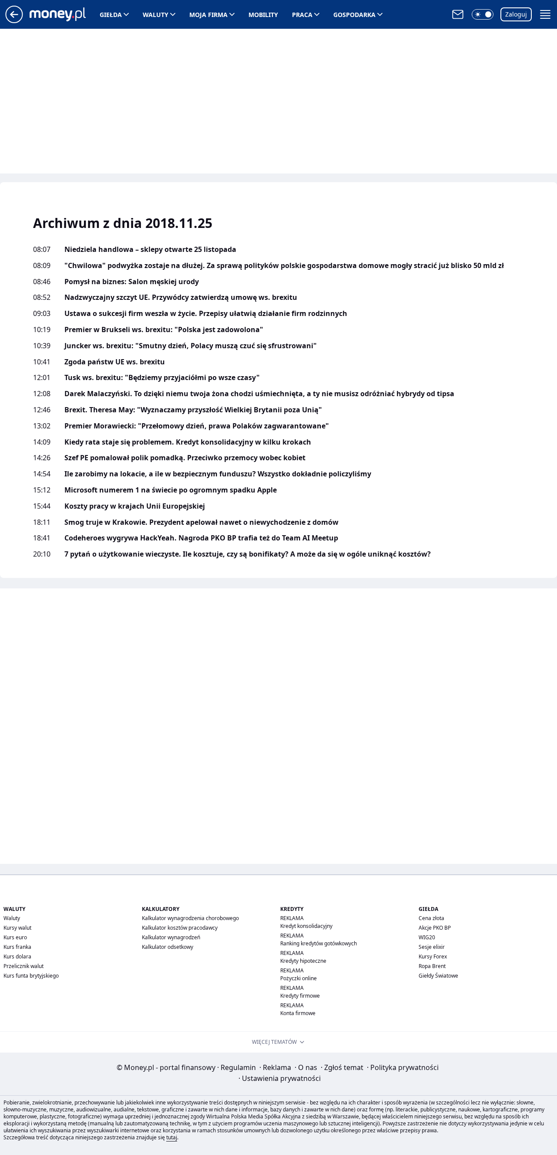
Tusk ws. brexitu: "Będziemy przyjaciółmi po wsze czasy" (162, 377)
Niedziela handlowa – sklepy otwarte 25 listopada (150, 249)
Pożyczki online (298, 978)
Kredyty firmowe (300, 995)
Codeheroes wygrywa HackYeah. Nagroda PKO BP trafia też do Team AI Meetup (201, 538)
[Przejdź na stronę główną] (14, 20)
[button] (482, 14)
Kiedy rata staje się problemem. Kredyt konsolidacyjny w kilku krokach (187, 442)
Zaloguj (516, 14)
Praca (302, 14)
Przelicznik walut (23, 966)
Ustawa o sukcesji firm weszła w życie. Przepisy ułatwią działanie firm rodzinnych (205, 313)
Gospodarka (354, 14)
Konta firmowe (297, 1013)
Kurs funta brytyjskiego (31, 975)
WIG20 (427, 937)
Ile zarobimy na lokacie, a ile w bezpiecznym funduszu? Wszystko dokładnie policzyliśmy (217, 474)
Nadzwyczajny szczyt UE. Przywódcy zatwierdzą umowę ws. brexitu (180, 297)
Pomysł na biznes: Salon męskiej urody (131, 281)
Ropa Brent (432, 966)
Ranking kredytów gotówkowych (318, 943)
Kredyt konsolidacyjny (306, 926)
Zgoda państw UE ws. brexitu (114, 362)
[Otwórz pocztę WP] (458, 14)
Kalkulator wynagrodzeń (171, 937)
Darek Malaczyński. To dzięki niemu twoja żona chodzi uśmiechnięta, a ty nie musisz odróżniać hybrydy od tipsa (259, 393)
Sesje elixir (432, 947)
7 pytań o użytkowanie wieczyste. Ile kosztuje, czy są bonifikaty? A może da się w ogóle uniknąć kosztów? (247, 554)
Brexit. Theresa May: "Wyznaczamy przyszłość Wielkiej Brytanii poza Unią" (193, 409)
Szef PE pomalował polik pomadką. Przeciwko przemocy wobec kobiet (184, 457)
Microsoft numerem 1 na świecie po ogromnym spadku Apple (170, 490)
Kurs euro (15, 937)
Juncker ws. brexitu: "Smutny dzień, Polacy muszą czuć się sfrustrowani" (190, 345)
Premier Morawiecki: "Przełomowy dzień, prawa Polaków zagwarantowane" (196, 426)
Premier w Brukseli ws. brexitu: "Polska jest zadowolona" (163, 329)
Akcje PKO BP (435, 927)
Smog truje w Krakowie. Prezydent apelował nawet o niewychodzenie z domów (201, 522)
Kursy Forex (433, 956)
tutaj (171, 1137)
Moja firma (208, 14)
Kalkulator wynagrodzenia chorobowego (190, 918)
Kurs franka (17, 947)
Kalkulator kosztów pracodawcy (180, 927)
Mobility (263, 14)
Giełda (111, 14)
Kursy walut (17, 927)
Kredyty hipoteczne (303, 961)
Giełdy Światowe (438, 975)
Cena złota (431, 918)
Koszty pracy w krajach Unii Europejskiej (134, 506)
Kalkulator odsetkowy (167, 947)
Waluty (155, 14)
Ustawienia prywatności (279, 1078)
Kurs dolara (17, 956)
